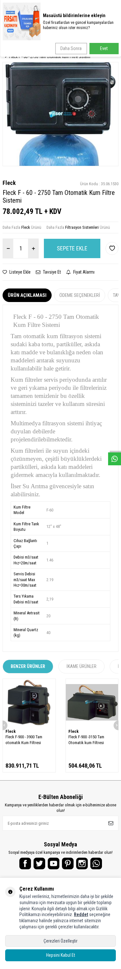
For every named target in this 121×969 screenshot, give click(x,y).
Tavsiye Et (51, 272)
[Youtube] (53, 863)
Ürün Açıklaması (27, 295)
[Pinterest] (68, 863)
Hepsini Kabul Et (60, 955)
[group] (60, 114)
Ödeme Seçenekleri (79, 295)
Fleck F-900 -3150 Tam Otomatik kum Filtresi (86, 739)
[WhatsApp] (96, 863)
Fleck (9, 182)
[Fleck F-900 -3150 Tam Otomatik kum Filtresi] (92, 702)
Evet (104, 48)
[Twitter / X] (39, 863)
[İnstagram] (82, 863)
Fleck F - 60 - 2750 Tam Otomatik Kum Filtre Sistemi (49, 57)
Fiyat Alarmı (83, 272)
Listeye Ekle (19, 272)
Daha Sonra (71, 48)
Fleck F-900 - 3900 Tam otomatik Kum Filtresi (23, 739)
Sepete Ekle (72, 248)
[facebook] (25, 863)
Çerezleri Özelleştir (60, 941)
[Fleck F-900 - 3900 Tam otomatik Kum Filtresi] (29, 702)
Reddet (81, 914)
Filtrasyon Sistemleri (82, 227)
